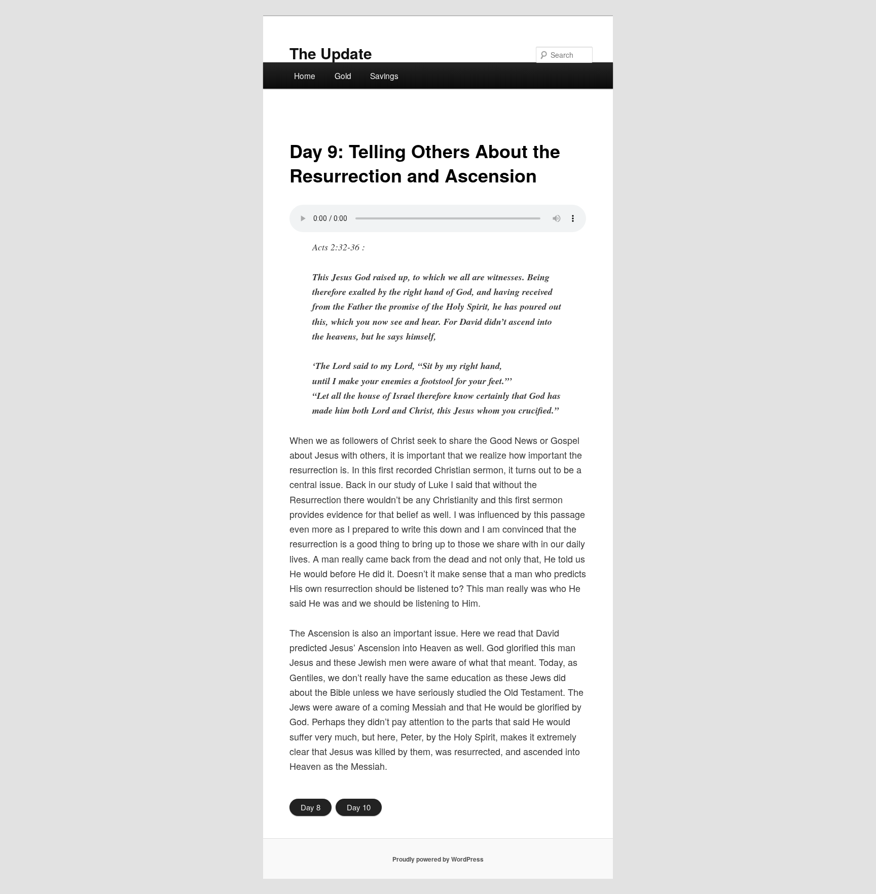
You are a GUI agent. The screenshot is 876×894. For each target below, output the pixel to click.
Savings (384, 75)
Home (304, 75)
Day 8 (310, 807)
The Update (330, 53)
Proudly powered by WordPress (438, 859)
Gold (343, 75)
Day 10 (359, 807)
